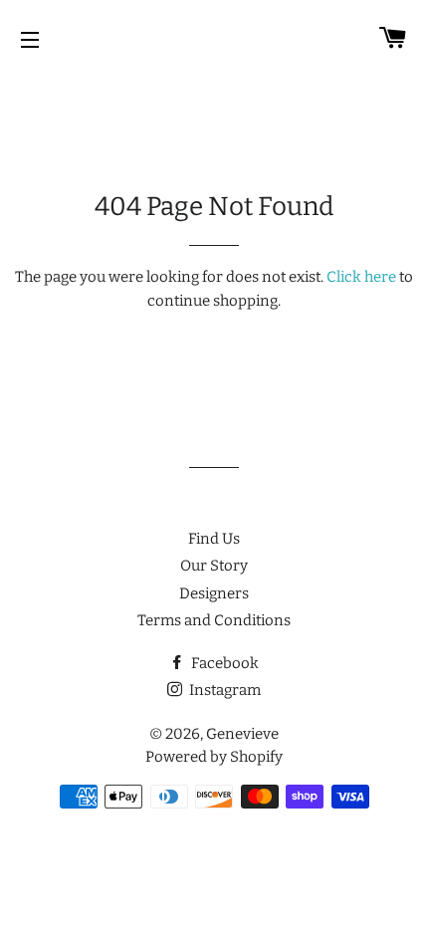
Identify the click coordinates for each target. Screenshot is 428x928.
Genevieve (242, 734)
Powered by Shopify (214, 757)
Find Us (214, 539)
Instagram (223, 690)
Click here (361, 277)
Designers (214, 593)
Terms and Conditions (214, 620)
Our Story (214, 566)
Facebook (223, 663)
